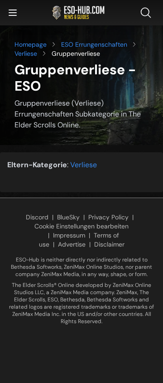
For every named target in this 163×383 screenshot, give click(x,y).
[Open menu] (12, 12)
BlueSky (68, 217)
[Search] (147, 12)
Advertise (72, 244)
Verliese (25, 53)
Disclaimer (109, 244)
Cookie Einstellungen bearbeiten (81, 226)
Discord (37, 217)
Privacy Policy (108, 217)
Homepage (30, 44)
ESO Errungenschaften (94, 44)
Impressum (69, 235)
